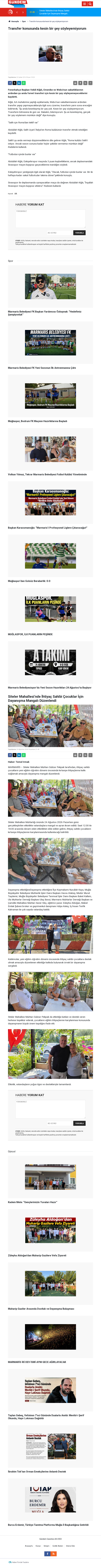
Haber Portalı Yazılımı (20, 1562)
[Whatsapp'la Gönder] (24, 83)
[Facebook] (10, 83)
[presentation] (17, 12)
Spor (24, 21)
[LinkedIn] (19, 83)
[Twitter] (15, 83)
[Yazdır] (75, 83)
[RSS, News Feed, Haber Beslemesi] (53, 1553)
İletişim (46, 1546)
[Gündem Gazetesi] (17, 3)
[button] (80, 83)
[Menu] (84, 4)
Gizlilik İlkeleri (57, 1546)
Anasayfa (15, 21)
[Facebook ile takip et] (47, 1553)
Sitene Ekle (70, 1546)
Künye (38, 1546)
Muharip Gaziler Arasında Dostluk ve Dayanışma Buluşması (55, 12)
